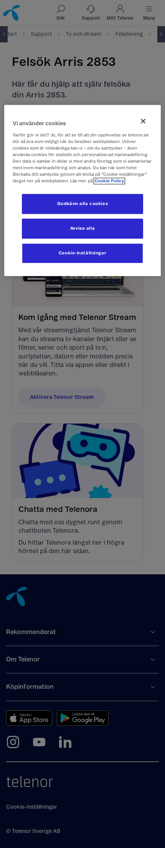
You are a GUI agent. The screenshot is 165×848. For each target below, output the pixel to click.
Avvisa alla (82, 229)
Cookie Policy (109, 181)
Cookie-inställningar (82, 253)
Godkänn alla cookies (82, 204)
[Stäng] (143, 121)
